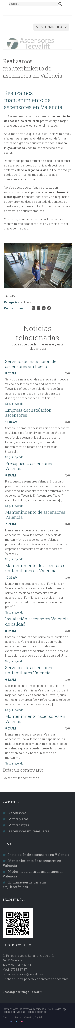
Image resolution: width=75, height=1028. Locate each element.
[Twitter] (16, 1021)
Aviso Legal (61, 1009)
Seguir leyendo (14, 403)
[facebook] (11, 1021)
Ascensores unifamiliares (28, 831)
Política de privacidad (14, 1011)
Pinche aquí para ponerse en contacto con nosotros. (36, 979)
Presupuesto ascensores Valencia (28, 466)
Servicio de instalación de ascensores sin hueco (30, 364)
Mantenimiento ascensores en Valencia (35, 718)
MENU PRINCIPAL (50, 27)
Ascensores (17, 813)
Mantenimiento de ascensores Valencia (35, 514)
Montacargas (18, 825)
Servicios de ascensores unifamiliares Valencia (28, 670)
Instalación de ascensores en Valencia (38, 854)
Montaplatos (18, 819)
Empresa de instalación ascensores (28, 412)
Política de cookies (36, 1011)
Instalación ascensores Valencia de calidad (37, 621)
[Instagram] (22, 1021)
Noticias (25, 302)
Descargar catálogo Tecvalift (22, 992)
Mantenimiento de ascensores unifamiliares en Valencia (35, 568)
